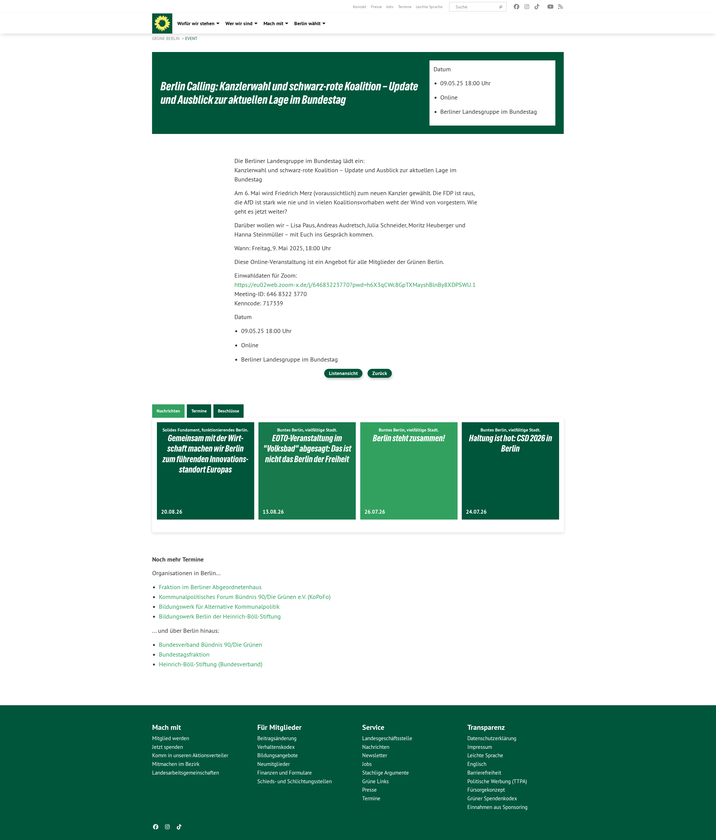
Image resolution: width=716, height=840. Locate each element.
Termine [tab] (199, 411)
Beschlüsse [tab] (228, 411)
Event (191, 38)
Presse (376, 6)
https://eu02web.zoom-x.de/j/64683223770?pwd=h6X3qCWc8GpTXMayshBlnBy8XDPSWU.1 (355, 285)
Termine (404, 6)
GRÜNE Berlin (166, 38)
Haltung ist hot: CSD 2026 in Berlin (510, 443)
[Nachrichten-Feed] (560, 6)
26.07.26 (374, 511)
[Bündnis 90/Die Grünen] (162, 23)
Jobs (390, 6)
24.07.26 (476, 511)
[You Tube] (550, 6)
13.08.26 (273, 511)
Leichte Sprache (429, 6)
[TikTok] (536, 6)
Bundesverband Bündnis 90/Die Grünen (210, 644)
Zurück (379, 373)
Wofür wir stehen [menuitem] (196, 23)
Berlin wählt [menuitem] (307, 23)
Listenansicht (343, 373)
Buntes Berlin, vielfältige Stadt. (307, 430)
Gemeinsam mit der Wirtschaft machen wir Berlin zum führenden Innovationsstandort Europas (205, 454)
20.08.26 (171, 511)
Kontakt (359, 6)
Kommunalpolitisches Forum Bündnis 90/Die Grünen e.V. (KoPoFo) (245, 597)
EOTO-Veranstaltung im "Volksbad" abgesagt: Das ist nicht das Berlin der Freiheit (307, 448)
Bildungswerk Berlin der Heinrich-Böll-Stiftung (220, 616)
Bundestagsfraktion (184, 654)
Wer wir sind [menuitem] (239, 23)
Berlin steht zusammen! (409, 438)
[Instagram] (526, 6)
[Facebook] (516, 6)
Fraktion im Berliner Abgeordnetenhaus (210, 587)
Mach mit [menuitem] (273, 23)
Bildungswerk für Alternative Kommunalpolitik (219, 606)
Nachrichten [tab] (168, 411)
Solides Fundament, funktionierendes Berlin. (205, 430)
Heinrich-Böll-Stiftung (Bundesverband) (210, 664)
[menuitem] (359, 6)
